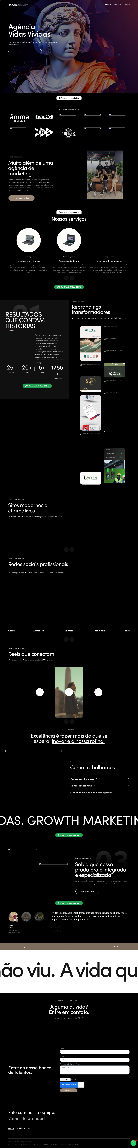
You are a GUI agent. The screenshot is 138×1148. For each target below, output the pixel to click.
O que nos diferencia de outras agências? (91, 792)
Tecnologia (69, 630)
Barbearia (99, 630)
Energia (38, 630)
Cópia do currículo (67, 1077)
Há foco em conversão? (82, 785)
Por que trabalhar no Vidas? (70, 1064)
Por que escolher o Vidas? (83, 779)
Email (62, 1056)
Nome (62, 1048)
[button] (66, 278)
